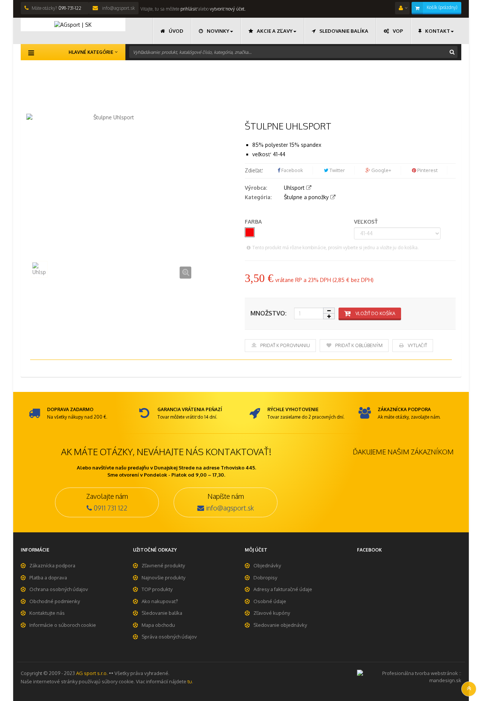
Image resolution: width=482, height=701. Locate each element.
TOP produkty (157, 589)
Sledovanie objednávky (280, 625)
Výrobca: (256, 187)
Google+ (380, 170)
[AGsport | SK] (73, 24)
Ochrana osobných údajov (58, 589)
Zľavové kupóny (271, 613)
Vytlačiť (417, 345)
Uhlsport (294, 187)
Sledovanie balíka (162, 613)
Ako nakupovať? (160, 601)
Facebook (291, 170)
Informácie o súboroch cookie (62, 625)
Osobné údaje (269, 601)
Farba (254, 221)
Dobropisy (265, 578)
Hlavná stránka (39, 72)
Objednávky (267, 565)
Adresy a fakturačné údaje (282, 589)
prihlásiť (188, 9)
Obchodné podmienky (54, 601)
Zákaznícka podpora (52, 565)
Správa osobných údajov (169, 637)
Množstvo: (268, 313)
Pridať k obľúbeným (359, 345)
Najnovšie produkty (163, 578)
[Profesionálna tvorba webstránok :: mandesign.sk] (409, 676)
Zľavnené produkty (163, 565)
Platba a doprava (48, 578)
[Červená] (250, 232)
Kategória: (258, 197)
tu (190, 681)
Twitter (336, 170)
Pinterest (427, 170)
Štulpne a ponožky (306, 197)
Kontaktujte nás (47, 613)
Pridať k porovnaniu (285, 345)
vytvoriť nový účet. (228, 9)
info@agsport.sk (118, 8)
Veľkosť (366, 221)
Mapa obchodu (158, 625)
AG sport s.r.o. (92, 673)
